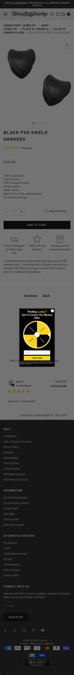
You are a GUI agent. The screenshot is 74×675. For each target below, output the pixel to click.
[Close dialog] (52, 310)
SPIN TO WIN (37, 358)
